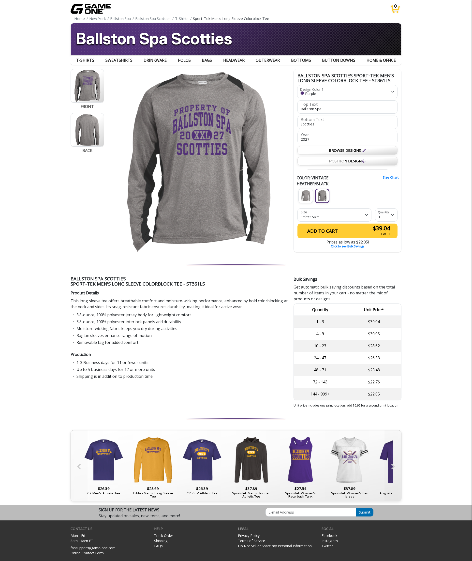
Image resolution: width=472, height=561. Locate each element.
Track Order (163, 535)
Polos (184, 60)
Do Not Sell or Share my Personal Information (275, 546)
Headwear (234, 60)
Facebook (329, 535)
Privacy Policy (249, 535)
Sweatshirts (119, 60)
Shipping (160, 540)
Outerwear (268, 60)
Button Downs (338, 60)
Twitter (327, 546)
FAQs (158, 546)
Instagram (330, 540)
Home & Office (381, 60)
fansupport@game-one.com (93, 548)
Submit (364, 512)
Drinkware (155, 60)
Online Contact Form (87, 553)
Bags (207, 60)
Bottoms (301, 60)
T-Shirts (85, 60)
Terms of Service (251, 540)
